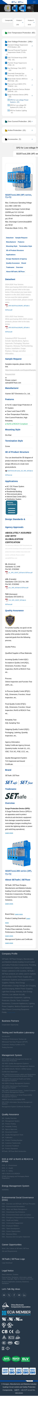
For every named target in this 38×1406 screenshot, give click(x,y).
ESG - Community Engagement (12, 1223)
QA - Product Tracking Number (12, 1140)
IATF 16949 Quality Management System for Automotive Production (17, 1060)
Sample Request (21, 238)
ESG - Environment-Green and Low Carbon (16, 1215)
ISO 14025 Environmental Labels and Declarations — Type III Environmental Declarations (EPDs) (19, 1075)
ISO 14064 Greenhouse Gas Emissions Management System (15, 1087)
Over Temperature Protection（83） (22, 33)
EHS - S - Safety (7, 1171)
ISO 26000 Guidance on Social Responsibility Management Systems (17, 1095)
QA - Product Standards (10, 1148)
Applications (10, 254)
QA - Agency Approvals (9, 1129)
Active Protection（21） (17, 130)
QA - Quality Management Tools (12, 1135)
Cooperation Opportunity (10, 1025)
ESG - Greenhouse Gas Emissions (13, 1212)
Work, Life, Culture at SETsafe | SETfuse (15, 1248)
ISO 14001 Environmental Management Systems (18, 1066)
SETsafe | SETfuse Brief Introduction (14, 1151)
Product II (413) (31, 22)
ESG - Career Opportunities (11, 1231)
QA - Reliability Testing (9, 1126)
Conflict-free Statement (9, 1072)
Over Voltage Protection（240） (20, 42)
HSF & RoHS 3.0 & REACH (11, 1173)
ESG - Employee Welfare (10, 1226)
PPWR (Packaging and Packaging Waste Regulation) (15, 1177)
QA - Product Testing (9, 1124)
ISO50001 (5, 1190)
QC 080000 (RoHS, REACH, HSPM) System (16, 1069)
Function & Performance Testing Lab (14, 1039)
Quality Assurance (13, 263)
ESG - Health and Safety (10, 1220)
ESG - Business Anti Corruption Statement (16, 1237)
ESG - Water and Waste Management (14, 1209)
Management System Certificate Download (16, 1106)
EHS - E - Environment (9, 1165)
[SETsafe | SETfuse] (14, 2)
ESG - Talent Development (11, 1228)
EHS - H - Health (7, 1168)
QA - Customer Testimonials (11, 1143)
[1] (10, 626)
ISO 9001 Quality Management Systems (15, 1063)
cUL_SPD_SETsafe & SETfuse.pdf (18, 587)
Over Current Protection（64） (20, 121)
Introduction (6, 1036)
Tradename (10, 267)
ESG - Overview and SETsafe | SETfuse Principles (18, 1204)
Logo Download (7, 1263)
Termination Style (25, 246)
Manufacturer (11, 242)
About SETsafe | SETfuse (15, 271)
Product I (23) (19, 22)
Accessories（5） (15, 139)
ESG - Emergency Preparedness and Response (18, 1217)
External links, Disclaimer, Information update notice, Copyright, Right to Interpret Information (17, 1278)
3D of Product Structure (15, 250)
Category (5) (9, 20)
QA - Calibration (7, 1137)
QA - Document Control (9, 1132)
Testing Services (7, 1047)
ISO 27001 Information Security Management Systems (17, 1103)
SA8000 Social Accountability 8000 (13, 1099)
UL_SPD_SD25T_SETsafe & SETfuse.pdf (20, 572)
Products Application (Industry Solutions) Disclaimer (15, 1282)
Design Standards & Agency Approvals (16, 259)
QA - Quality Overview (9, 1118)
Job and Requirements (9, 1251)
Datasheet (10, 238)
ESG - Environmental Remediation (13, 1206)
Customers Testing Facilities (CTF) (13, 1044)
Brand (23, 263)
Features (21, 242)
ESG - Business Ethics (9, 1234)
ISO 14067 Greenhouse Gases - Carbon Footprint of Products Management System (18, 1091)
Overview (19, 267)
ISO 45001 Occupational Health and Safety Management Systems (16, 1079)
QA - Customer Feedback (10, 1146)
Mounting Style (11, 246)
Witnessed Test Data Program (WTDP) (15, 1042)
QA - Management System (11, 1121)
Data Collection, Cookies (10, 1274)
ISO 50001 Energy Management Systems (16, 1083)
